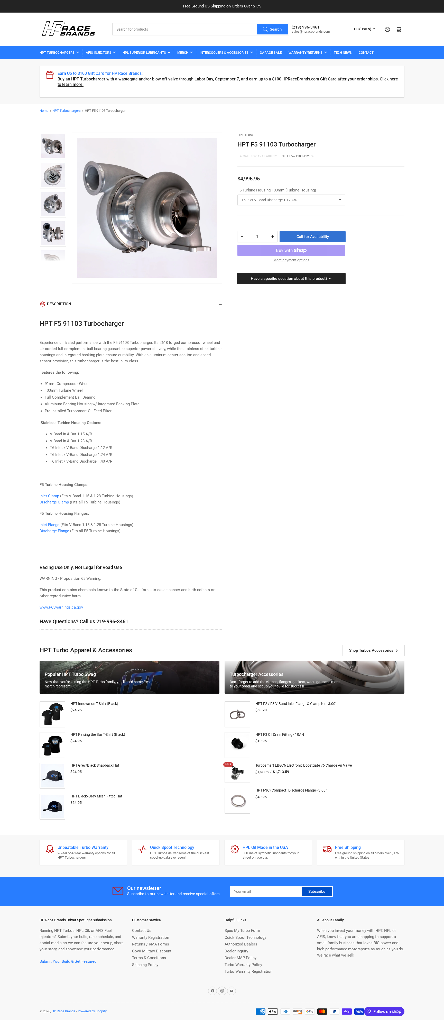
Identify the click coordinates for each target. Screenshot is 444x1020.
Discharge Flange (54, 531)
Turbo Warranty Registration (248, 971)
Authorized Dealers (241, 944)
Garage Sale (271, 52)
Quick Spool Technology (245, 937)
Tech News (343, 52)
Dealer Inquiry (236, 951)
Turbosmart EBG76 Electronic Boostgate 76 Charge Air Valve (303, 765)
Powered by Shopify (92, 1011)
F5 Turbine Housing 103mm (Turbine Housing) (276, 190)
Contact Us (141, 930)
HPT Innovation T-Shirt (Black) (94, 704)
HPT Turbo (245, 135)
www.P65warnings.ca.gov (61, 607)
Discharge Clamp (54, 502)
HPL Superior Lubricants (144, 52)
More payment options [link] (291, 260)
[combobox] (200, 29)
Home (44, 111)
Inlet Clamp (49, 496)
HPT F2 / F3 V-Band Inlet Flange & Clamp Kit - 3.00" (295, 704)
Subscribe (316, 891)
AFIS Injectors (98, 52)
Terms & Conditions (149, 957)
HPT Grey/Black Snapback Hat (94, 765)
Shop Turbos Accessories (371, 650)
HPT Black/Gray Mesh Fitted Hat (96, 796)
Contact (366, 52)
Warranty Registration (150, 937)
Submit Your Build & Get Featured (68, 961)
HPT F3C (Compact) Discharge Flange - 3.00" (291, 790)
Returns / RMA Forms (150, 944)
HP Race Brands (63, 1011)
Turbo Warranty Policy (243, 964)
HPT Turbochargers (57, 52)
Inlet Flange (50, 524)
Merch (182, 52)
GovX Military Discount (151, 951)
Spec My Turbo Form (242, 930)
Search (276, 29)
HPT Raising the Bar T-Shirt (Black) (97, 734)
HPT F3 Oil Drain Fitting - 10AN (279, 734)
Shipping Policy (145, 964)
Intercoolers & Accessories (224, 52)
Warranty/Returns (305, 52)
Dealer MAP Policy (240, 957)
